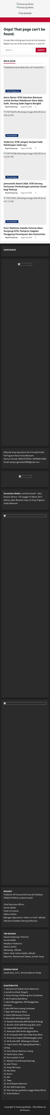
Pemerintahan (12, 135)
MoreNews (38, 1107)
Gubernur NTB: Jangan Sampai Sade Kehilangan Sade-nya (23, 143)
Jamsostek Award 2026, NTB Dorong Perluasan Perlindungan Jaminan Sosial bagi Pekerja (25, 186)
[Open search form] (45, 19)
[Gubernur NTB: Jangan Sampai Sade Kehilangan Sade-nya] (25, 124)
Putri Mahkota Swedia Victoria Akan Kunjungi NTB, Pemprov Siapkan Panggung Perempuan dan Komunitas (24, 231)
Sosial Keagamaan (13, 91)
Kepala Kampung (11, 107)
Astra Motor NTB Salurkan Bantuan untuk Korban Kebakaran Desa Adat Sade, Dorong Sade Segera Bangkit (23, 100)
